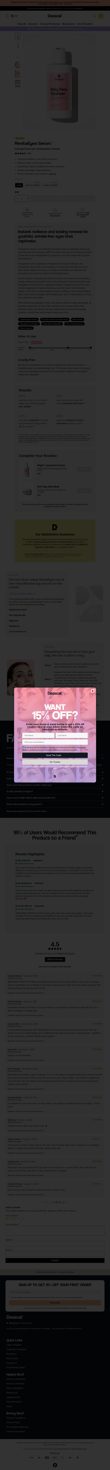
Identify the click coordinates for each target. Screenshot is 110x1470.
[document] (55, 735)
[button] (93, 691)
